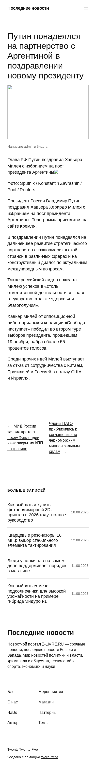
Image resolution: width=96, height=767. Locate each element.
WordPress (49, 757)
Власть (41, 146)
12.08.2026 (80, 540)
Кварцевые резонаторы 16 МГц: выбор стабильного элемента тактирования (34, 540)
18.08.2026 (80, 512)
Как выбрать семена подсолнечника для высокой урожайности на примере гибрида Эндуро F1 (36, 593)
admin (28, 146)
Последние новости (28, 8)
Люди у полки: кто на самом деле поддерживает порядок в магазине (36, 565)
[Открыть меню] (86, 8)
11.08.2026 (80, 566)
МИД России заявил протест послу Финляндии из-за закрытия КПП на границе (25, 437)
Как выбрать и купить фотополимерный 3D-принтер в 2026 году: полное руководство (36, 512)
